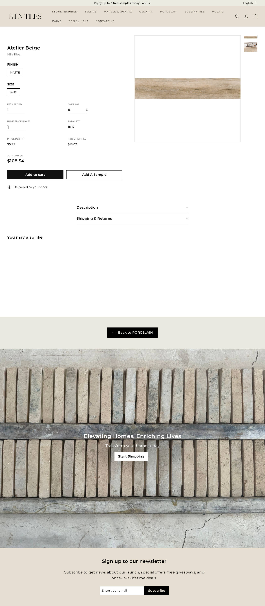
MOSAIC (218, 11)
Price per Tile (77, 139)
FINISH (12, 64)
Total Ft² (74, 121)
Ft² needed (14, 104)
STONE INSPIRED (65, 11)
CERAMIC (146, 11)
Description (87, 207)
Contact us (105, 21)
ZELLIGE (91, 11)
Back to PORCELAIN (135, 333)
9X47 (13, 92)
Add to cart (35, 175)
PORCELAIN (169, 11)
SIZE (10, 84)
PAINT (56, 21)
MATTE (15, 72)
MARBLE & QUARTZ (118, 11)
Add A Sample (94, 175)
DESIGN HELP (79, 21)
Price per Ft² (16, 139)
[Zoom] (187, 89)
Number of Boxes (18, 121)
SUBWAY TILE (195, 11)
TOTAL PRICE (15, 155)
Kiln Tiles (13, 54)
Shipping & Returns (94, 218)
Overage (74, 104)
